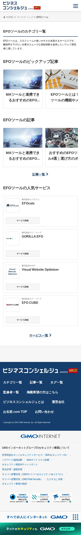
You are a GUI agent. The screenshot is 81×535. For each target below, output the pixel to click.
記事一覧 (38, 174)
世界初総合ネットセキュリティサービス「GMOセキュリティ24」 (35, 455)
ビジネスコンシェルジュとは (23, 402)
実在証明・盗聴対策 (12, 469)
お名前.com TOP (15, 411)
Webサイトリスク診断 (38, 460)
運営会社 (58, 402)
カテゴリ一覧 (12, 382)
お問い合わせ (44, 411)
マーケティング (25, 17)
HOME (9, 17)
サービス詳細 (23, 220)
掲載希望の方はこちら (42, 392)
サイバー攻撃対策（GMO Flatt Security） (22, 479)
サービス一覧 (38, 335)
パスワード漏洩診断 (12, 460)
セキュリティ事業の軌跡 (14, 483)
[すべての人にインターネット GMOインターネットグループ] (35, 517)
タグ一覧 (56, 382)
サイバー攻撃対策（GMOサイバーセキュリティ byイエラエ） (33, 474)
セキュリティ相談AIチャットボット (20, 464)
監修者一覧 (11, 392)
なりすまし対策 (55, 479)
